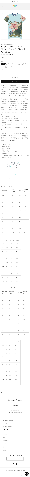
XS (8, 63)
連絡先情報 (5, 440)
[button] (2, 6)
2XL (3, 67)
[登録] (22, 458)
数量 (2, 70)
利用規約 (5, 450)
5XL (19, 67)
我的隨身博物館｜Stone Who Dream (14, 470)
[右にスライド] (18, 42)
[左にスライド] (11, 42)
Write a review (15, 405)
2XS (3, 63)
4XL (14, 67)
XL (25, 63)
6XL (24, 67)
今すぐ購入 (15, 81)
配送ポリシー (13, 474)
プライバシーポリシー (8, 444)
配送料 (4, 58)
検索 (4, 437)
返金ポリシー (6, 447)
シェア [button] (4, 392)
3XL (8, 67)
